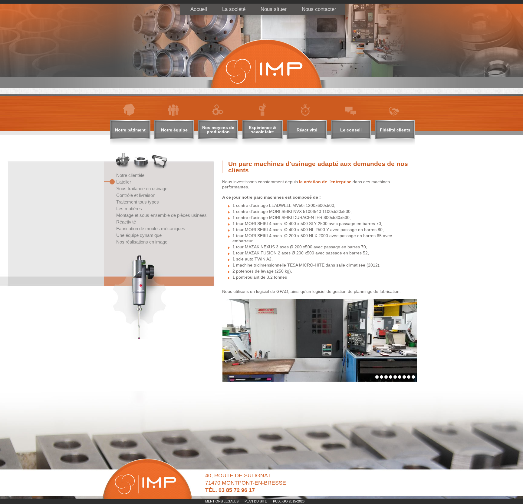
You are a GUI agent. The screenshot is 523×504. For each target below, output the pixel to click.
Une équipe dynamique (139, 235)
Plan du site (256, 501)
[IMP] (266, 64)
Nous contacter (319, 9)
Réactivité (307, 130)
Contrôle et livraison (135, 195)
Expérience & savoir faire (262, 129)
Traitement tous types (137, 201)
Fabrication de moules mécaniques (150, 228)
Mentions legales (221, 501)
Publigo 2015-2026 (288, 501)
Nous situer (274, 9)
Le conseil (351, 130)
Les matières (129, 208)
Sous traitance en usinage (141, 188)
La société (233, 9)
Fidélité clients (395, 130)
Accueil (198, 9)
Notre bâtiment (130, 130)
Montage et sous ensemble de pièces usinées (161, 215)
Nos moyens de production (218, 129)
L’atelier (123, 181)
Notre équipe (174, 130)
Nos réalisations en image (141, 241)
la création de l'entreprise (324, 181)
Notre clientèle (130, 175)
